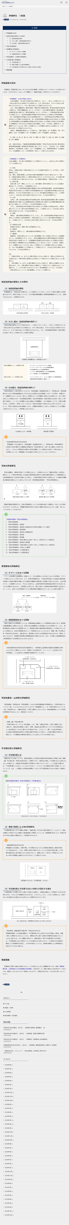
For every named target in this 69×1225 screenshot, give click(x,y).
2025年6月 (9, 1112)
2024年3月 (9, 1160)
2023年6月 (9, 1191)
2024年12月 (9, 1132)
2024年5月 (9, 1156)
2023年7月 (9, 1187)
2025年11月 (9, 1096)
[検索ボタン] (61, 2)
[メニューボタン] (66, 2)
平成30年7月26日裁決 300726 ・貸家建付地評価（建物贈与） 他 (24, 1028)
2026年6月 (9, 1073)
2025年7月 (9, 1108)
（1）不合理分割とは (15, 62)
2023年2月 (9, 1207)
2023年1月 (9, 1211)
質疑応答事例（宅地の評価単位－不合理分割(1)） (26, 781)
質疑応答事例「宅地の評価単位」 (18, 519)
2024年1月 (9, 1168)
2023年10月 (9, 1179)
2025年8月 (9, 1104)
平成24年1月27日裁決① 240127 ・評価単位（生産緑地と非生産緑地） (25, 1040)
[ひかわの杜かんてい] (8, 2)
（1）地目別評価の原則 (15, 38)
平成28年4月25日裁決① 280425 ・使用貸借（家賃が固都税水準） (24, 1034)
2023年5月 (9, 1195)
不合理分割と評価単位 (13, 60)
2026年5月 (9, 1077)
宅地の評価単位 (11, 46)
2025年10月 (9, 1100)
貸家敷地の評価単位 (12, 49)
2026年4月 (9, 1081)
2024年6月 (9, 1152)
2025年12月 (9, 1092)
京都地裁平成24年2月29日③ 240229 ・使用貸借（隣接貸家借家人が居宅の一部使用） (30, 1046)
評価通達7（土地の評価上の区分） (21, 99)
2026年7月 (9, 1069)
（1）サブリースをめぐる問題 (17, 51)
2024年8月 (9, 1144)
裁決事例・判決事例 (11, 1016)
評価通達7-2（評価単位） (18, 159)
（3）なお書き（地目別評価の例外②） (20, 43)
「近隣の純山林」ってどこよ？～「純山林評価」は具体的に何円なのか (24, 1052)
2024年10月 (9, 1140)
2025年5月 (9, 1116)
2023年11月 (9, 1175)
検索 (21, 992)
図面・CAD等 (9, 1008)
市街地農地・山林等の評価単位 (16, 57)
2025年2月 (9, 1128)
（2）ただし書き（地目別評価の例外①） (20, 41)
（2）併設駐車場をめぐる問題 (17, 54)
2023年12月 (9, 1171)
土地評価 (6, 19)
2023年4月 (9, 1199)
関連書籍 (9, 70)
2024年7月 (9, 1148)
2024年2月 (9, 1164)
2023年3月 (9, 1203)
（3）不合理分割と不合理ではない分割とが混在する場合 (25, 67)
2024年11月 (9, 1136)
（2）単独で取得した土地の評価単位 (19, 64)
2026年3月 (9, 1085)
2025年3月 (9, 1124)
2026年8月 (9, 1065)
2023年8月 (9, 1183)
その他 (7, 1004)
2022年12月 (9, 1215)
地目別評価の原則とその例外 (15, 36)
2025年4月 (9, 1120)
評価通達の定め (11, 33)
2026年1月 (9, 1088)
